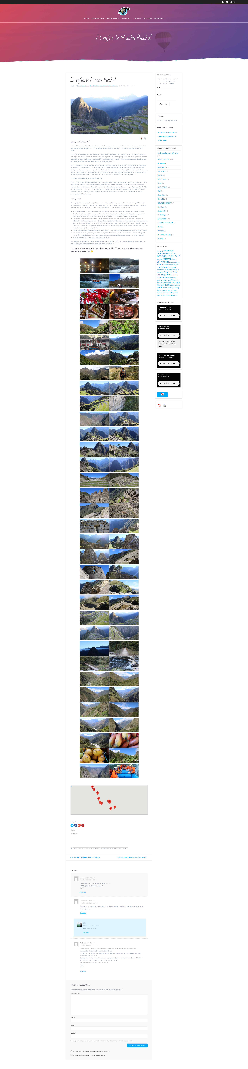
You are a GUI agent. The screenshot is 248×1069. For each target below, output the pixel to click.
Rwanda (160, 239)
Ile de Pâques (162, 215)
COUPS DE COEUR (106, 86)
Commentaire (75, 993)
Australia (159, 259)
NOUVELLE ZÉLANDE (165, 223)
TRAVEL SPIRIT (112, 18)
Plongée (161, 231)
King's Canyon (173, 277)
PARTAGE (125, 18)
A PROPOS (137, 18)
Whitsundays (173, 295)
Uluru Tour (159, 295)
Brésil (160, 183)
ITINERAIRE (147, 18)
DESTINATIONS (97, 18)
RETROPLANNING (164, 235)
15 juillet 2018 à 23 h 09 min (89, 903)
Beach (174, 259)
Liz (73, 86)
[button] (100, 803)
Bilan (159, 261)
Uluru (176, 292)
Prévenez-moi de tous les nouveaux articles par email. (88, 1055)
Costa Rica (161, 199)
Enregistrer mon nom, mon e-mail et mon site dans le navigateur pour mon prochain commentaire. (102, 1041)
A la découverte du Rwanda (167, 132)
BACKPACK (162, 171)
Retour (165, 288)
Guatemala (162, 211)
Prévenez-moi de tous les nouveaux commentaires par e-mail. (91, 1051)
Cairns (177, 264)
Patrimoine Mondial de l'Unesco (111, 848)
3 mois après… (163, 140)
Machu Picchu (94, 848)
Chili (159, 191)
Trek (172, 293)
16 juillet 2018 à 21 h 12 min (89, 945)
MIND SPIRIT (162, 219)
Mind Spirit (167, 280)
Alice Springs (160, 251)
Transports (164, 290)
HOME (86, 18)
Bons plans (172, 262)
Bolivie (160, 175)
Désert (159, 275)
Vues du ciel (166, 295)
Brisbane (177, 262)
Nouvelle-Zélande (163, 283)
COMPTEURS (159, 18)
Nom (73, 1017)
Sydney (159, 290)
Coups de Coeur (78, 848)
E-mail (73, 1025)
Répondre (83, 892)
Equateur (161, 207)
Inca (86, 848)
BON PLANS (162, 179)
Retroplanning (173, 287)
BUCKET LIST (94, 86)
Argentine (161, 163)
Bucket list (164, 264)
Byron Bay (172, 264)
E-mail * (159, 95)
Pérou (115, 86)
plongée (177, 285)
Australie (168, 258)
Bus (169, 264)
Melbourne (160, 280)
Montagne (175, 280)
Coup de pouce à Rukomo (167, 136)
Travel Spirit (170, 290)
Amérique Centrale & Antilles (168, 153)
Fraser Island (175, 275)
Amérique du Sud (83, 86)
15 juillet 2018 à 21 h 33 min (89, 880)
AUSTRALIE (162, 167)
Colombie (161, 195)
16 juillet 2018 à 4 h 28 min (91, 925)
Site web (73, 1033)
